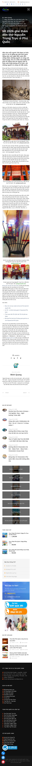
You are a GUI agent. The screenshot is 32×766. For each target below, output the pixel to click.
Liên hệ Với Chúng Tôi (9, 737)
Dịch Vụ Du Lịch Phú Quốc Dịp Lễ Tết (16, 503)
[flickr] (11, 4)
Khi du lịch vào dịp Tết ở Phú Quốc (10, 285)
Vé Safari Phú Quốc (9, 693)
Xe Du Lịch (7, 698)
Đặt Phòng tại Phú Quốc (16, 486)
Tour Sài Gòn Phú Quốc (9, 721)
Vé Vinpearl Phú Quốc (9, 696)
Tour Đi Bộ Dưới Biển (16, 512)
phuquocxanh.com (10, 337)
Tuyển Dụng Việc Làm (9, 739)
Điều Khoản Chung (8, 744)
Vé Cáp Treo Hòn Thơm (10, 699)
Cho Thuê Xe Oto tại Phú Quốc (16, 477)
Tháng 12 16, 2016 (15, 656)
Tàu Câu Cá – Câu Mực (10, 701)
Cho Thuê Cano (8, 703)
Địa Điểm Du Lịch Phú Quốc (16, 19)
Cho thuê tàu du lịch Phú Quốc (16, 469)
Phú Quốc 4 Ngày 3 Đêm (10, 725)
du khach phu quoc (21, 25)
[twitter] (20, 4)
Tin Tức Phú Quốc (19, 21)
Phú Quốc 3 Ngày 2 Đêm (10, 723)
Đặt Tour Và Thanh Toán (10, 740)
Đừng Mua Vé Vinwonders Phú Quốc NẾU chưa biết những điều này (19, 459)
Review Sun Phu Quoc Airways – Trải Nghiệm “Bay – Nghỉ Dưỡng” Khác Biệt (19, 413)
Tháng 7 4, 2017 (15, 642)
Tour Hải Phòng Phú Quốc (10, 720)
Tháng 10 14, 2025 (13, 455)
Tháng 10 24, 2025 (13, 419)
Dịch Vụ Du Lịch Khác (16, 494)
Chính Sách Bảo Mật (9, 742)
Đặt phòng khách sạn (9, 689)
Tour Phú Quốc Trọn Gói (10, 713)
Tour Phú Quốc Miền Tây (10, 718)
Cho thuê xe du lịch (8, 694)
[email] (7, 4)
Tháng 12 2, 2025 (13, 409)
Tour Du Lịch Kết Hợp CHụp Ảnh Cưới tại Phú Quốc (16, 520)
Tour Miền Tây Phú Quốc (10, 726)
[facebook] (9, 4)
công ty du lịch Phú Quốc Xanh (13, 23)
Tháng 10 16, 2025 (13, 429)
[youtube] (22, 4)
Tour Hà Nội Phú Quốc (9, 716)
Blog (5, 19)
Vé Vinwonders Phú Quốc (10, 691)
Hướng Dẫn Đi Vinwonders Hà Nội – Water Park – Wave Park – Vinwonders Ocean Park (18, 449)
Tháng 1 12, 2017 (15, 649)
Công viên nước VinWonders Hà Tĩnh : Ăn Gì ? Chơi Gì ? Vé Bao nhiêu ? (19, 423)
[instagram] (24, 4)
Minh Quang (8, 17)
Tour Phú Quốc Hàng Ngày (10, 715)
